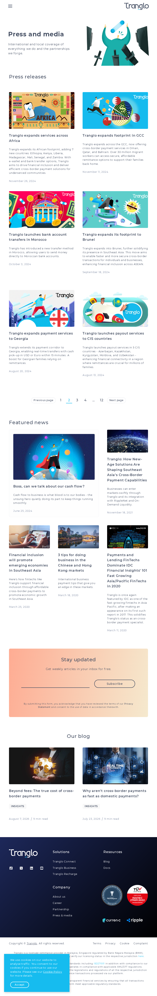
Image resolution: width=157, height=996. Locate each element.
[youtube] (42, 868)
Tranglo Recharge (65, 874)
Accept (20, 984)
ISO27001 (99, 963)
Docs (106, 867)
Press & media (62, 915)
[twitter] (21, 868)
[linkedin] (31, 868)
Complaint (140, 943)
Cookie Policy (52, 971)
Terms (97, 943)
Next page (116, 400)
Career (57, 903)
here (141, 956)
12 (101, 400)
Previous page (43, 400)
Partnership (61, 909)
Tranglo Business (64, 867)
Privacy (110, 943)
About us (59, 896)
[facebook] (11, 868)
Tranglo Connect (64, 861)
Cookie (124, 943)
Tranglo (32, 943)
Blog (106, 861)
